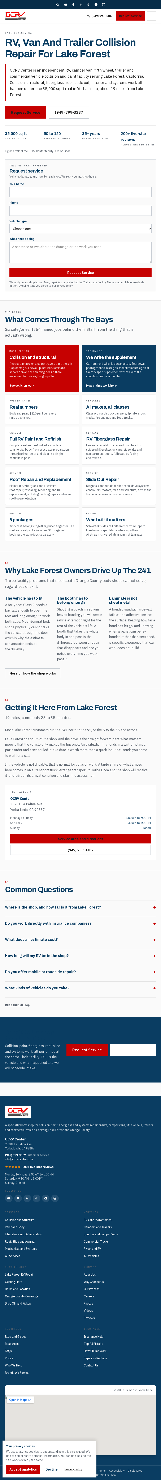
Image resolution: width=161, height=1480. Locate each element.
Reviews (89, 1318)
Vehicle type (18, 221)
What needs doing (21, 239)
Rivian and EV (92, 1249)
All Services (12, 1256)
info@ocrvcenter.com (19, 1159)
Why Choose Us (94, 1282)
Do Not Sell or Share (104, 1475)
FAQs (8, 1351)
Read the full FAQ (17, 1005)
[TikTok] (88, 4)
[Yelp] (81, 4)
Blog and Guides (15, 1337)
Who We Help (13, 1365)
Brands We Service (17, 1373)
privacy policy (65, 285)
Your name (16, 184)
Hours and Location (17, 1289)
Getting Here (13, 1282)
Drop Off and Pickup (18, 1303)
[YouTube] (65, 4)
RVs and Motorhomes (98, 1220)
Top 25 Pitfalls (93, 1344)
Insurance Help (94, 1337)
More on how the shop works (32, 673)
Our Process (92, 1289)
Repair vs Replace (95, 1358)
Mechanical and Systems (21, 1249)
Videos (88, 1311)
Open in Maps (17, 1390)
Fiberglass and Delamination (23, 1234)
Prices (9, 1358)
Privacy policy (73, 1469)
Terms (102, 1470)
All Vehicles (91, 1256)
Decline (51, 1469)
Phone (13, 203)
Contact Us (91, 1365)
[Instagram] (103, 4)
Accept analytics (23, 1469)
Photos (88, 1303)
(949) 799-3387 (102, 16)
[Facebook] (96, 4)
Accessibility (117, 1470)
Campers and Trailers (98, 1227)
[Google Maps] (73, 4)
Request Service (130, 16)
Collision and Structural (20, 1220)
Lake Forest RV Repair (19, 1274)
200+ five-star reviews (37, 1167)
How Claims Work (95, 1351)
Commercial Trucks (96, 1241)
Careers (89, 1296)
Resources (12, 1344)
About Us (90, 1274)
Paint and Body (15, 1227)
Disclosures (135, 1470)
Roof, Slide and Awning (20, 1241)
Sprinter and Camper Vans (101, 1234)
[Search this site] (57, 4)
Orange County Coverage (21, 1296)
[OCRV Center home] (15, 16)
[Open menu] (151, 16)
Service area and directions (80, 839)
